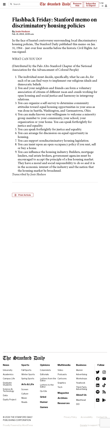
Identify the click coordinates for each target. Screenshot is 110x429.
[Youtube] (104, 379)
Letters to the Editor (47, 386)
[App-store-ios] (98, 400)
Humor (44, 402)
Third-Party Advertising (81, 388)
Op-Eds (43, 391)
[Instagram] (104, 372)
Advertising (81, 374)
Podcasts (62, 374)
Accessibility (87, 417)
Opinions (45, 365)
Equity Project (9, 399)
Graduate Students (7, 384)
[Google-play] (104, 400)
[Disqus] (55, 236)
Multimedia (64, 365)
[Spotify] (98, 392)
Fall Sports (26, 370)
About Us (81, 395)
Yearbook (80, 383)
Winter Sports (28, 374)
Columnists (45, 370)
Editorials (44, 374)
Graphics (62, 383)
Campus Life (9, 378)
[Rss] (104, 392)
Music (24, 398)
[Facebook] (98, 379)
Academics (8, 374)
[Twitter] (98, 372)
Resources (64, 403)
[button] (22, 195)
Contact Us (101, 417)
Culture (24, 393)
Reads (24, 402)
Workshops (81, 378)
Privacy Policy (70, 417)
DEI (77, 404)
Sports (25, 365)
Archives (62, 398)
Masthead (81, 400)
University (7, 370)
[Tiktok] (104, 385)
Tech (60, 387)
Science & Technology (8, 390)
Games (44, 407)
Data (5, 395)
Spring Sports (27, 378)
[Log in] (106, 6)
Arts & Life (27, 384)
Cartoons (62, 378)
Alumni (79, 370)
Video (60, 370)
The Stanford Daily (24, 358)
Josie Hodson (22, 31)
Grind (43, 397)
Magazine (63, 393)
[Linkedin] (98, 385)
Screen (24, 389)
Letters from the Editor (48, 379)
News (6, 365)
